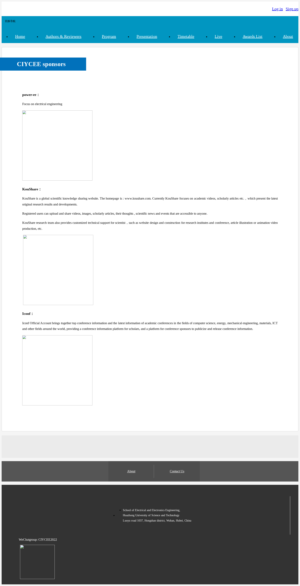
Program (109, 36)
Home (20, 36)
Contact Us (177, 471)
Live (218, 36)
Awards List (252, 36)
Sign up (292, 9)
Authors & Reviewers (63, 36)
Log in (277, 9)
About (288, 36)
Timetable (186, 36)
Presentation (147, 36)
